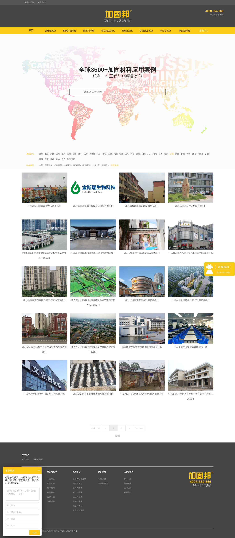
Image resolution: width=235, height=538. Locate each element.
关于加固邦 (128, 472)
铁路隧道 (67, 165)
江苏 (99, 154)
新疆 (52, 159)
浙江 (104, 154)
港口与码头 (77, 492)
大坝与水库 (77, 501)
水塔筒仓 (105, 165)
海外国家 (71, 159)
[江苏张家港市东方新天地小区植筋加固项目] (44, 281)
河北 (69, 154)
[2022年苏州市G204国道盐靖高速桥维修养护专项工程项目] (93, 281)
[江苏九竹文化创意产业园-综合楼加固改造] (44, 375)
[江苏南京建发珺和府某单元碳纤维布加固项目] (93, 234)
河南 (132, 154)
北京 (47, 154)
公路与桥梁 (77, 483)
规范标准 (51, 492)
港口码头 (77, 165)
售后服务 (51, 501)
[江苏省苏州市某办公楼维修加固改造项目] (93, 375)
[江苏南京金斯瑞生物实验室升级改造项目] (93, 188)
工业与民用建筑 (79, 479)
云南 (172, 154)
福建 (116, 154)
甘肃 (183, 154)
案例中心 (76, 472)
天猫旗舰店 (103, 483)
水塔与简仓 (77, 506)
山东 (127, 154)
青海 (188, 154)
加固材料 (25, 459)
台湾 (194, 154)
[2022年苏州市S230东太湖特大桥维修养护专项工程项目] (44, 234)
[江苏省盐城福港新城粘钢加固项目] (142, 188)
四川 (160, 154)
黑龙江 (92, 154)
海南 (155, 154)
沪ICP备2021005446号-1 (66, 531)
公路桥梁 (58, 165)
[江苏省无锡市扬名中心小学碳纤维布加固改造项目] (44, 328)
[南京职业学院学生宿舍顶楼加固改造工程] (142, 328)
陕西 (177, 154)
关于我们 (41, 2)
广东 (149, 154)
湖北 (138, 154)
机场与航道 (77, 497)
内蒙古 (201, 154)
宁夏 (47, 159)
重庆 (63, 154)
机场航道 (86, 165)
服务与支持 (29, 2)
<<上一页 (95, 428)
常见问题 (51, 497)
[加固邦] (117, 16)
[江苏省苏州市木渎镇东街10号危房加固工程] (142, 375)
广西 (207, 154)
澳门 (63, 159)
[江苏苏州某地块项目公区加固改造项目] (190, 281)
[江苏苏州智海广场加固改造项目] (190, 188)
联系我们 (128, 492)
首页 (31, 30)
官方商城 (102, 479)
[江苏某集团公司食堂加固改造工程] (190, 328)
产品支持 (51, 483)
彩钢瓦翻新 (38, 459)
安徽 (110, 154)
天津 (52, 154)
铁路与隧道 (77, 488)
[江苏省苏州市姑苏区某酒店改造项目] (142, 234)
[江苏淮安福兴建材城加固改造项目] (44, 188)
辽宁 (80, 154)
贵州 (166, 154)
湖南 (144, 154)
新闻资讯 (128, 483)
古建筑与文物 (78, 510)
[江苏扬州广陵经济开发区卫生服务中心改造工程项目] (190, 375)
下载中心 (51, 479)
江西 (121, 154)
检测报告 (51, 488)
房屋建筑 (48, 165)
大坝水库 (96, 165)
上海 (58, 154)
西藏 (41, 159)
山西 (75, 154)
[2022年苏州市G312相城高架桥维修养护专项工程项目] (93, 328)
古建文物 (114, 165)
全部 (41, 154)
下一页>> (139, 428)
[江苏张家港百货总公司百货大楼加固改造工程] (190, 234)
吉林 (86, 154)
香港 (58, 159)
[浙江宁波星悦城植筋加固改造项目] (142, 281)
